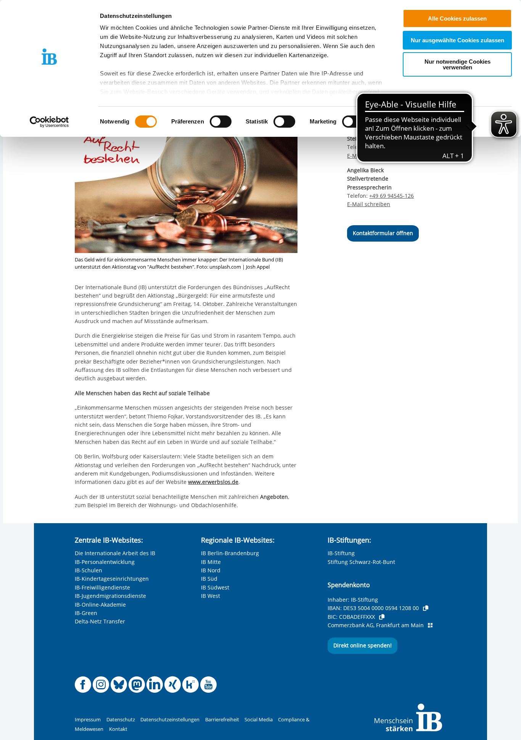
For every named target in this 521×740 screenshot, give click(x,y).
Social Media (258, 719)
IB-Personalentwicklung (105, 561)
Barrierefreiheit (222, 719)
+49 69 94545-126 (391, 195)
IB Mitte (211, 561)
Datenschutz (120, 719)
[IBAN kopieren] (425, 608)
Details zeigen (397, 122)
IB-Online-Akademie (100, 604)
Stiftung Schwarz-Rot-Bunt (361, 561)
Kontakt (118, 729)
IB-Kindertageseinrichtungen (112, 578)
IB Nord (210, 570)
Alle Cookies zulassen (457, 18)
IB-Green (86, 613)
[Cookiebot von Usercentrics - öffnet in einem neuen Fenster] (49, 122)
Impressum (88, 719)
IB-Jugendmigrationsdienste (110, 595)
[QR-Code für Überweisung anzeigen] (430, 625)
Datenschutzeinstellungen (169, 719)
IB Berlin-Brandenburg (230, 553)
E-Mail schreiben (368, 156)
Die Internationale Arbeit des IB (115, 553)
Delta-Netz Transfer (100, 621)
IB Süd (209, 578)
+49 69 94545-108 (391, 147)
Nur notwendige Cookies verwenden (457, 64)
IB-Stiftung (341, 553)
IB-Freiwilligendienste (102, 587)
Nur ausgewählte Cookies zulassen (457, 40)
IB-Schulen (88, 570)
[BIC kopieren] (381, 617)
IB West (210, 595)
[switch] (221, 121)
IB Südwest (215, 587)
